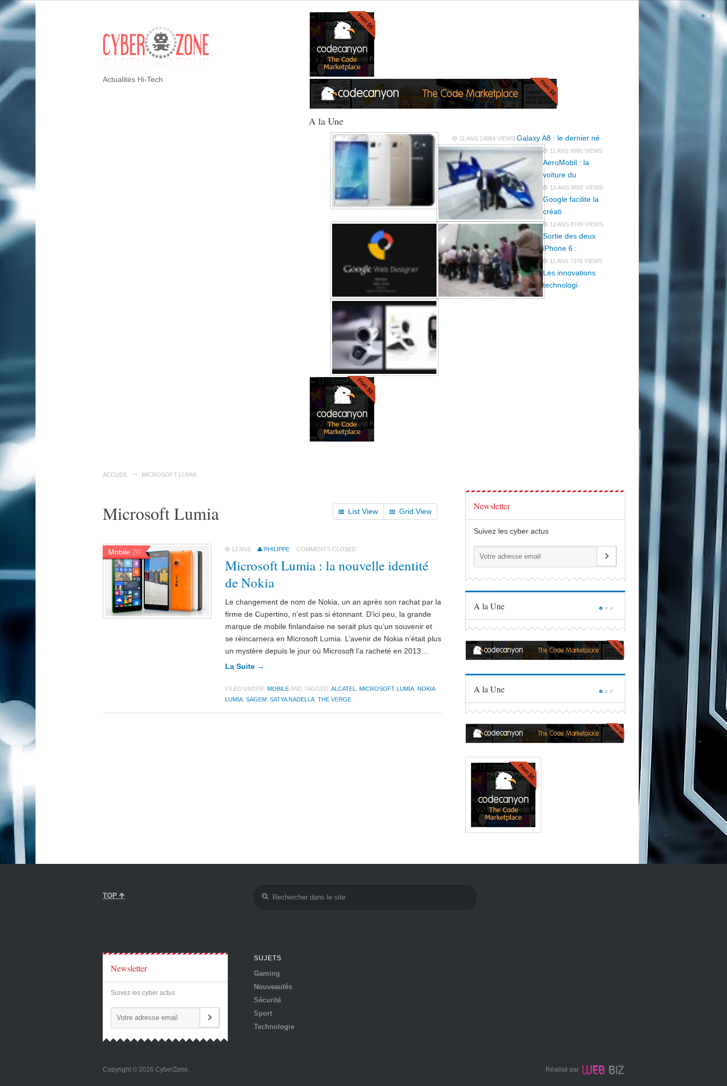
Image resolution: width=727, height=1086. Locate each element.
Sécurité (267, 1000)
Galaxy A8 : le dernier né (558, 138)
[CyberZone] (156, 49)
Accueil (115, 474)
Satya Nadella (292, 699)
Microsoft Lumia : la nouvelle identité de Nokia (326, 574)
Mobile (278, 688)
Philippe (277, 549)
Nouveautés (273, 987)
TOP (111, 896)
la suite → (245, 666)
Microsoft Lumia (386, 688)
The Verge (334, 699)
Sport (263, 1013)
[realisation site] (602, 1069)
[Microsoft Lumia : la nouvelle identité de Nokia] (157, 615)
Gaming (267, 973)
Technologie (274, 1027)
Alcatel (343, 688)
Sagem (256, 699)
